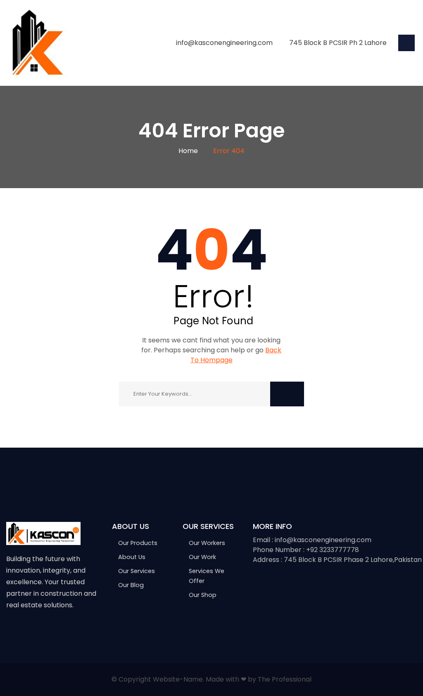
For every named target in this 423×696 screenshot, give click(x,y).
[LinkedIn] (62, 630)
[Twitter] (27, 630)
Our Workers (207, 543)
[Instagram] (45, 630)
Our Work (202, 557)
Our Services (136, 571)
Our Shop (202, 595)
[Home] (37, 42)
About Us (131, 557)
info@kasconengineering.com (224, 42)
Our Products (137, 543)
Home (188, 151)
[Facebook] (10, 630)
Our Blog (131, 585)
